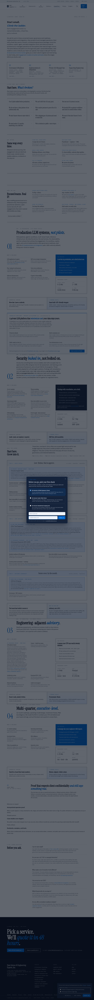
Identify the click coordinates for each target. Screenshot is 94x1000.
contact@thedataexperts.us (51, 520)
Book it (62, 517)
